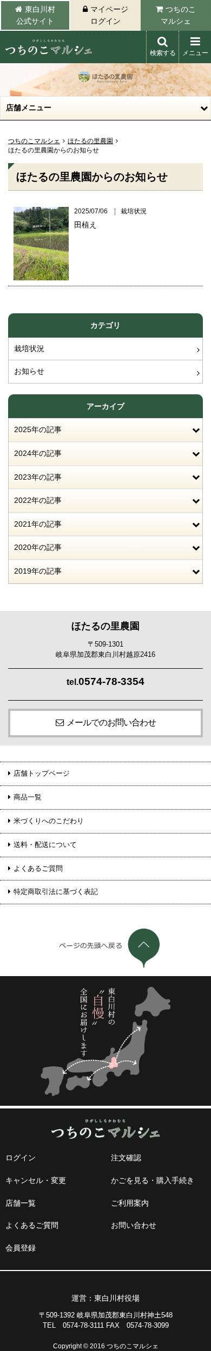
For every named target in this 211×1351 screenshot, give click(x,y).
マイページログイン (109, 15)
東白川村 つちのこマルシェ (48, 47)
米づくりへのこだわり (49, 821)
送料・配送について (45, 845)
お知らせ (29, 371)
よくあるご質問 (38, 868)
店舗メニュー (28, 107)
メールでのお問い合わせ (111, 722)
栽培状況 (29, 348)
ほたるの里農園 (90, 141)
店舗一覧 (20, 1203)
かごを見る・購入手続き (152, 1180)
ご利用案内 (130, 1203)
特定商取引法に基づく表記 (56, 892)
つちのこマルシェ (178, 15)
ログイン (20, 1157)
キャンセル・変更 (35, 1180)
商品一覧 (28, 797)
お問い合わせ (133, 1225)
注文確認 (126, 1157)
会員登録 (20, 1248)
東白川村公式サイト (35, 15)
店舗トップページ (42, 773)
